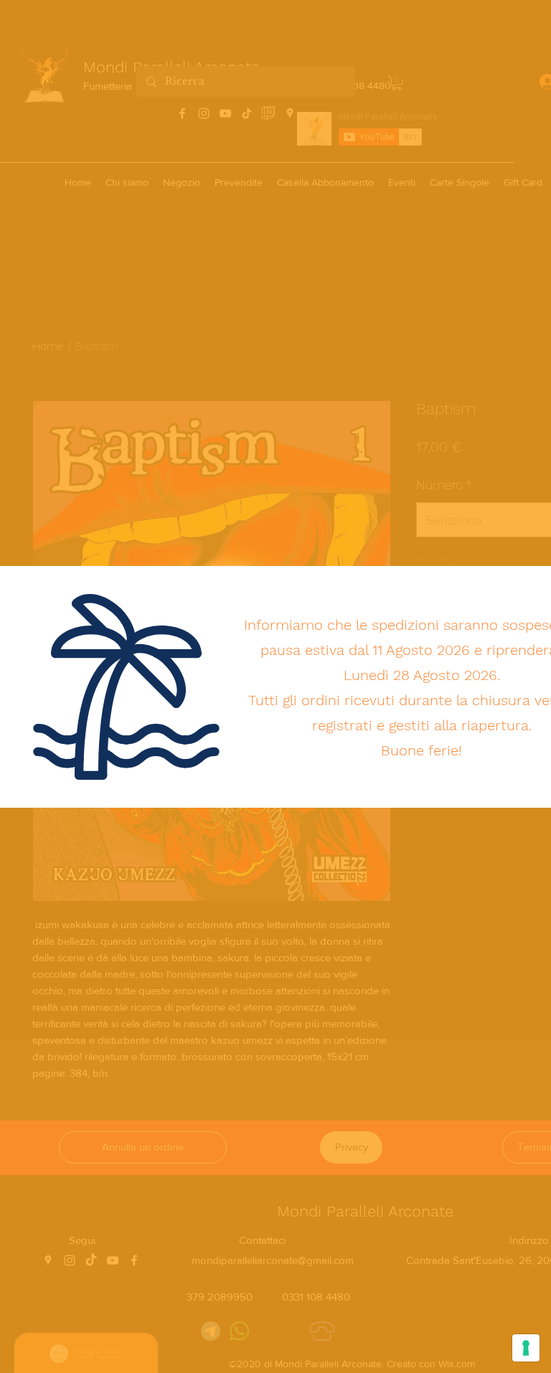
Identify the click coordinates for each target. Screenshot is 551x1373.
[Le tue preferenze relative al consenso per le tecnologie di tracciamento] (526, 1348)
